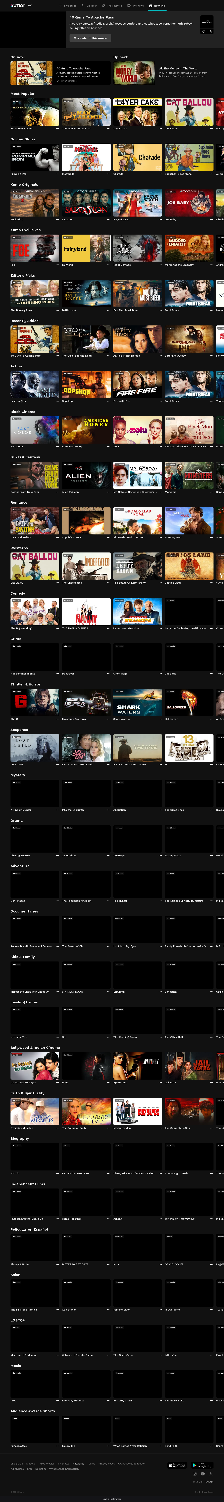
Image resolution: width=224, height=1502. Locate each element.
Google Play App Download (202, 1466)
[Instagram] (194, 1473)
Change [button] (209, 1481)
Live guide (70, 5)
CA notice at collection (131, 1463)
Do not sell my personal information (57, 1468)
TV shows (138, 5)
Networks (159, 5)
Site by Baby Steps (204, 1492)
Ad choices (17, 1468)
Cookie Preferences (112, 1499)
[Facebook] (202, 1473)
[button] (90, 38)
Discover (92, 5)
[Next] (213, 111)
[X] (211, 1473)
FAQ (29, 1468)
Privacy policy (106, 1463)
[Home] (21, 5)
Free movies (114, 5)
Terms (91, 1463)
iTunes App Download (177, 1466)
